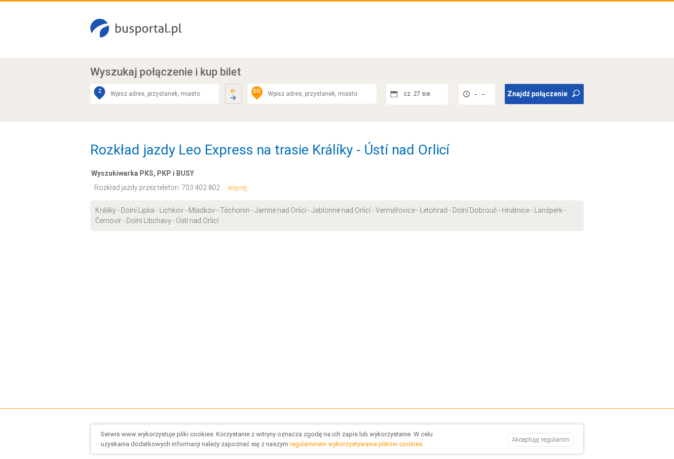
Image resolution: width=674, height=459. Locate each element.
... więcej (234, 187)
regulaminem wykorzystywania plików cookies (356, 444)
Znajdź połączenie (537, 94)
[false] (233, 94)
